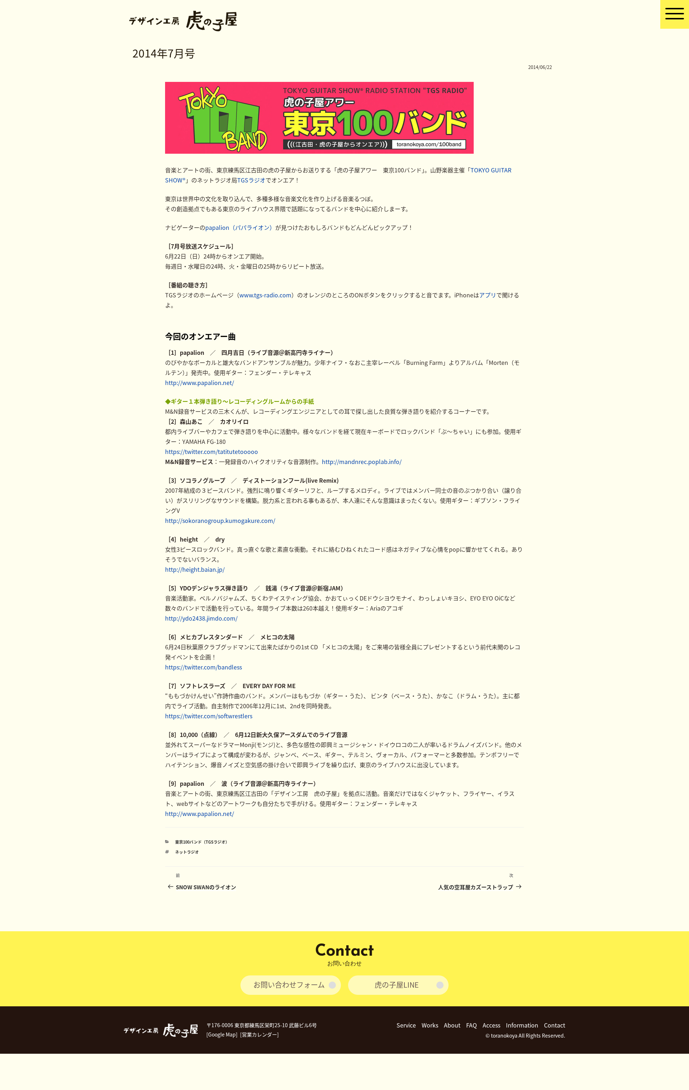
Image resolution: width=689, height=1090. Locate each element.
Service (406, 1025)
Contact (554, 1025)
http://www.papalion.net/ (199, 382)
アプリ (487, 295)
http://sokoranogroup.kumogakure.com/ (220, 520)
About (452, 1025)
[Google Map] (222, 1034)
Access (491, 1025)
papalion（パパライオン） (240, 227)
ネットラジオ (187, 852)
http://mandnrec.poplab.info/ (362, 461)
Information (522, 1025)
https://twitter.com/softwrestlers (208, 715)
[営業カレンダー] (259, 1034)
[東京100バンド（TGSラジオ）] (319, 151)
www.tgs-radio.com (265, 295)
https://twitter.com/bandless (203, 667)
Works (430, 1025)
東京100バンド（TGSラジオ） (202, 842)
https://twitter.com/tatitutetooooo (211, 451)
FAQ (471, 1025)
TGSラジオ (251, 180)
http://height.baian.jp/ (195, 569)
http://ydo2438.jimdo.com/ (201, 618)
